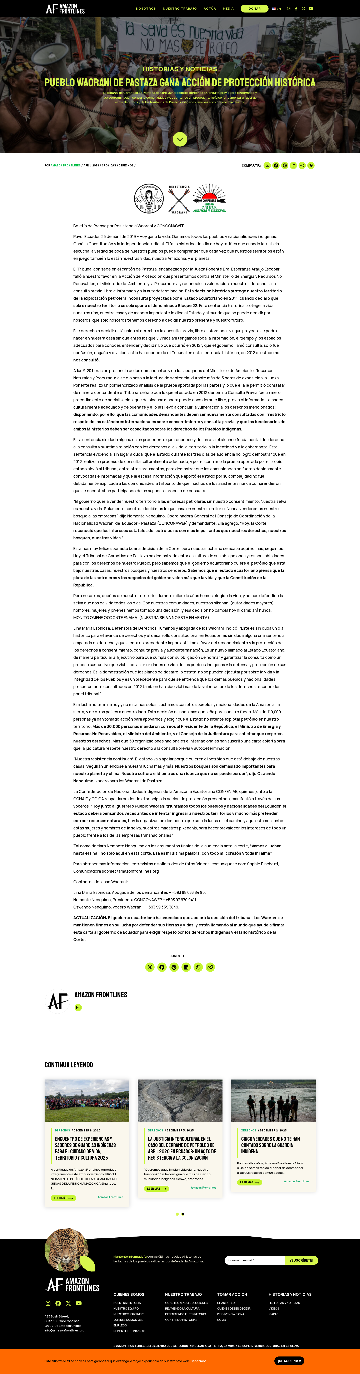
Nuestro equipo (126, 1308)
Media (228, 8)
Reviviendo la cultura (182, 1308)
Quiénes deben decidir (234, 1308)
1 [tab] (177, 1214)
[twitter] (303, 9)
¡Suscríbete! (301, 1260)
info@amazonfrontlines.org (64, 1330)
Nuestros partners (129, 1314)
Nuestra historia (127, 1303)
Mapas (274, 1314)
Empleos (120, 1325)
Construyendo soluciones (186, 1303)
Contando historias (181, 1320)
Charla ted (226, 1303)
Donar (255, 8)
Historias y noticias (284, 1303)
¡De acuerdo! (289, 1361)
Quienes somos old (129, 1320)
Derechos (126, 165)
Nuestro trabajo (180, 8)
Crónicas (109, 165)
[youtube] (311, 9)
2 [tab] (182, 1214)
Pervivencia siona (230, 1314)
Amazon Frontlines (66, 165)
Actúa (210, 8)
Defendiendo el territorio (185, 1314)
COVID (221, 1320)
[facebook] (296, 9)
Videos (274, 1308)
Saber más (198, 1361)
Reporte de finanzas (129, 1331)
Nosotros (146, 8)
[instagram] (288, 9)
